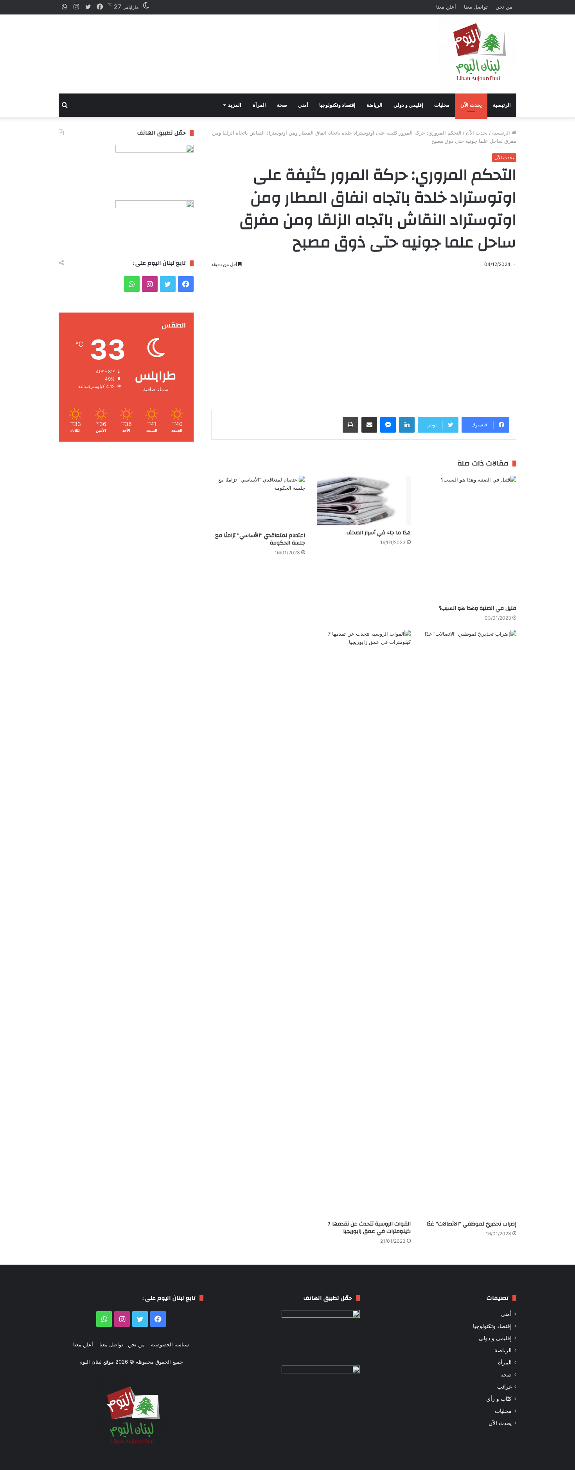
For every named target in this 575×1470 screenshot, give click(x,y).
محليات (441, 105)
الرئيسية (502, 105)
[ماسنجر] (388, 425)
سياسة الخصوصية (170, 1344)
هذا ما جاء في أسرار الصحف (379, 533)
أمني (303, 105)
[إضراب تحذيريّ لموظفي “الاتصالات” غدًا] (469, 923)
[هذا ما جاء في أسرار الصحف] (364, 500)
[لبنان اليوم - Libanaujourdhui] (477, 54)
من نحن (504, 7)
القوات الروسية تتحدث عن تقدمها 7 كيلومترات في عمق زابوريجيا (369, 1227)
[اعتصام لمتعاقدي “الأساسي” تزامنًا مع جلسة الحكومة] (258, 502)
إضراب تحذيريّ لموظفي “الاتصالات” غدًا (471, 1224)
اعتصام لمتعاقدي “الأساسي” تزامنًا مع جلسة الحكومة (260, 539)
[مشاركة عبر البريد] (369, 425)
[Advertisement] (209, 47)
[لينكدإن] (407, 425)
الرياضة (375, 105)
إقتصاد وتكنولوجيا (337, 105)
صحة (282, 105)
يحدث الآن (471, 105)
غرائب (504, 1387)
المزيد (234, 105)
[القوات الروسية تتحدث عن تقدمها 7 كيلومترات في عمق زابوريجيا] (364, 923)
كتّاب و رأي (499, 1399)
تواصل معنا (476, 7)
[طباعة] (350, 425)
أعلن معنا (446, 7)
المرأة (259, 105)
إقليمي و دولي (408, 105)
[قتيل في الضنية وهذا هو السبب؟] (469, 538)
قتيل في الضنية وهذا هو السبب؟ (477, 608)
